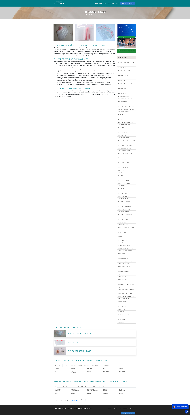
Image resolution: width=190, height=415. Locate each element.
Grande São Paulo (95, 365)
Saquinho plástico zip (123, 263)
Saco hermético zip (122, 132)
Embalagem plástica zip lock (125, 75)
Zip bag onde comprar (123, 298)
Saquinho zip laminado (123, 271)
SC (74, 386)
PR (70, 386)
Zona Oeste (73, 365)
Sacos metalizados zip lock (125, 232)
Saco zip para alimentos (124, 180)
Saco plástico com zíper (124, 150)
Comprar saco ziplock (123, 65)
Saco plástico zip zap (123, 167)
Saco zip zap (121, 188)
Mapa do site (133, 408)
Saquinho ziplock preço (124, 287)
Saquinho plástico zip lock (124, 266)
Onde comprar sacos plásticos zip (126, 106)
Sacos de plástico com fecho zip (126, 227)
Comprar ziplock (122, 67)
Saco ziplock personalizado (125, 214)
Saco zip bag (121, 175)
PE (82, 386)
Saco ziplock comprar (123, 196)
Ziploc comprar (122, 306)
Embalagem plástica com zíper (125, 72)
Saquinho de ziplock (123, 258)
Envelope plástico (122, 93)
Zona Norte (66, 365)
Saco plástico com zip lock (124, 148)
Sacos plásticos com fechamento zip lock (126, 236)
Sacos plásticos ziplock (124, 243)
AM (99, 386)
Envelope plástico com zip (124, 96)
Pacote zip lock (122, 114)
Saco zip (120, 172)
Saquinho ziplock (122, 279)
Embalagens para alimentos (125, 85)
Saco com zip (121, 127)
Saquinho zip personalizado (125, 274)
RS (78, 386)
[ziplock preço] (63, 32)
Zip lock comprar (122, 301)
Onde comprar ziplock (123, 111)
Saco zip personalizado (124, 183)
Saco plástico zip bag (123, 162)
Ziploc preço (121, 311)
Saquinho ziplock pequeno (124, 281)
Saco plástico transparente (125, 153)
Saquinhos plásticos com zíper (125, 293)
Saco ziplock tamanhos (124, 219)
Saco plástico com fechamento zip (126, 140)
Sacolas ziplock (122, 222)
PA (103, 386)
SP (67, 386)
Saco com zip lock (122, 130)
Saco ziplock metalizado (124, 201)
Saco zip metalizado (123, 178)
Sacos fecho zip (122, 229)
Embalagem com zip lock (124, 70)
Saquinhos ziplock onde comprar (126, 296)
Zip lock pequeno (122, 304)
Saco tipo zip (121, 170)
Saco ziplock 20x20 (122, 193)
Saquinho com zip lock (123, 256)
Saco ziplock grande (123, 198)
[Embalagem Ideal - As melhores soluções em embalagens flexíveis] (59, 3)
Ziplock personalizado (123, 317)
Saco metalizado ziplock (124, 137)
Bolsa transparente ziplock (125, 59)
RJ (55, 386)
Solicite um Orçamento (127, 51)
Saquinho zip (121, 268)
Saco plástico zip (122, 159)
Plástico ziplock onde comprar (126, 122)
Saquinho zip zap (122, 276)
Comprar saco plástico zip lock (126, 62)
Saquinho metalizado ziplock (125, 261)
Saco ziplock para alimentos (125, 204)
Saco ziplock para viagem (124, 209)
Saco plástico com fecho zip (125, 143)
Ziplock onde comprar (123, 314)
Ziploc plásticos (122, 309)
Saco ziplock (121, 191)
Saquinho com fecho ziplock (125, 250)
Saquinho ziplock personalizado (126, 284)
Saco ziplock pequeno (123, 211)
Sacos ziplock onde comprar (125, 248)
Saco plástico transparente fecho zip (127, 156)
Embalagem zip (121, 78)
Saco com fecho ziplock (124, 124)
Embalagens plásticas (123, 88)
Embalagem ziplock (122, 80)
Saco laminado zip (122, 135)
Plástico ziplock (122, 119)
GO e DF (94, 386)
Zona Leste (86, 365)
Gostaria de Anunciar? (128, 3)
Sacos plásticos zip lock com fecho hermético (125, 240)
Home (97, 4)
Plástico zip (121, 117)
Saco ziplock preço (123, 217)
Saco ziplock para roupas (124, 206)
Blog (117, 3)
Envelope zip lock (122, 101)
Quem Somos (102, 3)
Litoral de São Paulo (105, 365)
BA (85, 386)
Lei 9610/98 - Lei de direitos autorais (78, 400)
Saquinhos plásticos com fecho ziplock (126, 290)
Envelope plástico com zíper (125, 98)
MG (59, 386)
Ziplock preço (121, 319)
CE (89, 386)
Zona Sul (80, 365)
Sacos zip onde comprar (124, 245)
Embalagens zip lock (123, 91)
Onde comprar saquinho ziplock (126, 109)
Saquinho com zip (122, 253)
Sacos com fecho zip (123, 224)
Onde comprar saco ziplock (125, 104)
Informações (111, 3)
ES (63, 386)
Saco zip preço (121, 185)
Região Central (58, 365)
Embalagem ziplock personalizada (126, 83)
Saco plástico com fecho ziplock (126, 145)
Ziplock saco (121, 322)
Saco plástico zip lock (123, 165)
